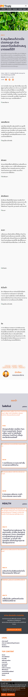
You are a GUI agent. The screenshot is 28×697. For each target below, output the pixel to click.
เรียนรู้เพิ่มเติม (10, 694)
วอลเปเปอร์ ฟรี (5, 673)
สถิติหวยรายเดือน (6, 660)
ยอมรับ (3, 694)
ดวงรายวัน (4, 662)
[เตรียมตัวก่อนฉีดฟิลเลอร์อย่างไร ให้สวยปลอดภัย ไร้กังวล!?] (14, 557)
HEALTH (3, 35)
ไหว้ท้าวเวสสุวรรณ (6, 668)
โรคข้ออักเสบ (22, 367)
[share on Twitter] (9, 79)
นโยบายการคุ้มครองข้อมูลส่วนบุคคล (10, 643)
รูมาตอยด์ (14, 366)
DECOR (4, 460)
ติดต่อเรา (4, 645)
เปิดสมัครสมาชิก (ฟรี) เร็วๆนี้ (14, 630)
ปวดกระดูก (7, 366)
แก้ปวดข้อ (15, 367)
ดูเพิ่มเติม (24, 407)
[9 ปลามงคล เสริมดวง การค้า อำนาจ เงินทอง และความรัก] (14, 480)
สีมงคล (3, 675)
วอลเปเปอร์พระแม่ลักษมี (7, 671)
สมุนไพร (20, 366)
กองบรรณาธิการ (18, 375)
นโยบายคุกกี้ (5, 641)
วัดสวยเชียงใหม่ (5, 657)
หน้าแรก (3, 9)
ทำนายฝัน (9, 9)
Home (2, 73)
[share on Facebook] (6, 79)
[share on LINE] (13, 79)
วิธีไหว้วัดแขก (5, 670)
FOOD (4, 426)
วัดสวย (3, 655)
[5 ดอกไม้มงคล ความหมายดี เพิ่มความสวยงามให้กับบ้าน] (14, 450)
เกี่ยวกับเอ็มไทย (5, 647)
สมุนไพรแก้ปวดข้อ (7, 367)
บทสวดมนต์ (5, 664)
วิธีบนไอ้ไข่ (4, 666)
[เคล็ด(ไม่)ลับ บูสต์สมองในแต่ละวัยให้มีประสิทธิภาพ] (14, 586)
